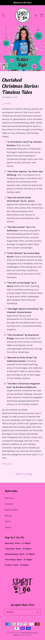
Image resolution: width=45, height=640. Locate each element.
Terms (8, 521)
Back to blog (24, 474)
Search (8, 527)
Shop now (7, 463)
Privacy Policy (11, 510)
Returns (8, 515)
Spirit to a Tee (16, 633)
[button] (3, 15)
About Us (9, 498)
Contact (9, 504)
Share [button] (8, 103)
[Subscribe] (37, 612)
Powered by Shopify (25, 635)
